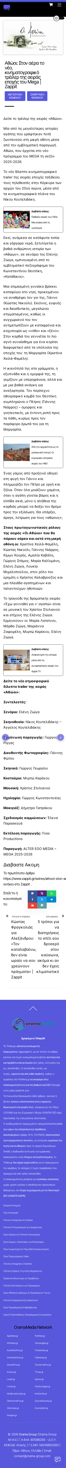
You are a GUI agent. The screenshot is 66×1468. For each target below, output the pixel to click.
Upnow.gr (39, 1379)
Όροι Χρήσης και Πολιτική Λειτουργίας (21, 1234)
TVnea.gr (39, 1372)
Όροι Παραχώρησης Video (16, 1256)
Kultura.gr (11, 1372)
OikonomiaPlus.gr (15, 1400)
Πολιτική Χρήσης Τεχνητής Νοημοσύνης (22, 1271)
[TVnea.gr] (6, 8)
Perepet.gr (12, 1415)
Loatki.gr (11, 1379)
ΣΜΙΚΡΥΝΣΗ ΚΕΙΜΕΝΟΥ (37, 96)
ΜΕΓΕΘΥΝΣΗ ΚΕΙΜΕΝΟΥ (15, 96)
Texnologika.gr (41, 1343)
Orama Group (28, 1434)
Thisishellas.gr (41, 1350)
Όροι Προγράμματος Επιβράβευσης (20, 1307)
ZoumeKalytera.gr (43, 1400)
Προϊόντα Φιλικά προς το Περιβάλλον (21, 1278)
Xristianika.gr (41, 1393)
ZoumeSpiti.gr (41, 1408)
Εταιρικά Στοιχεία (11, 1205)
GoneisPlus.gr (13, 1364)
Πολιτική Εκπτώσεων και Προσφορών (21, 1285)
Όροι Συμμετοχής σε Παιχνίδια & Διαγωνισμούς (26, 1249)
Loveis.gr (11, 1386)
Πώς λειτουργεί (10, 1212)
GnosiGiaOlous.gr (15, 1357)
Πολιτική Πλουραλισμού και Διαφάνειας (22, 1227)
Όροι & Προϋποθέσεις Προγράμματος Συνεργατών (27, 1314)
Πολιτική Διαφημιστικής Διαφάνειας (20, 1300)
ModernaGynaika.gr (16, 1393)
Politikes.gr (40, 1335)
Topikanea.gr (41, 1357)
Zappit (25, 884)
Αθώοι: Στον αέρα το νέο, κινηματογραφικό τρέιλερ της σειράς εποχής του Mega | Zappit (24, 74)
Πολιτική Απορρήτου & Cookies (18, 1220)
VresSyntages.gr (42, 1386)
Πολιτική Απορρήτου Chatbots (17, 1263)
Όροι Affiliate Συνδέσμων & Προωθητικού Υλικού (26, 1292)
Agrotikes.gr (12, 1335)
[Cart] (51, 4)
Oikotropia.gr (13, 1408)
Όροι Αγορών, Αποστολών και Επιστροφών (23, 1242)
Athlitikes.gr (12, 1343)
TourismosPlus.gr (43, 1364)
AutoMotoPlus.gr (15, 1350)
